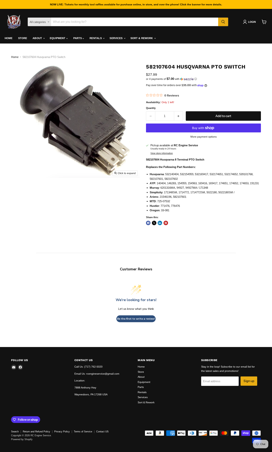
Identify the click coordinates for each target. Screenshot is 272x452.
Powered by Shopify (22, 439)
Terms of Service (83, 431)
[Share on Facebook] (148, 223)
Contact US (102, 431)
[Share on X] (154, 223)
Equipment (58, 38)
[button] (250, 22)
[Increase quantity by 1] (178, 116)
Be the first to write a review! (136, 319)
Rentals (96, 38)
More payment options (203, 136)
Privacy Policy (62, 431)
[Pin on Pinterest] (166, 223)
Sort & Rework (142, 38)
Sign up (249, 381)
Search (15, 431)
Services (116, 38)
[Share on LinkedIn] (160, 223)
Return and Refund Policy (36, 431)
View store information (161, 153)
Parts (78, 38)
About (38, 38)
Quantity (151, 108)
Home (9, 38)
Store (22, 38)
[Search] (223, 22)
